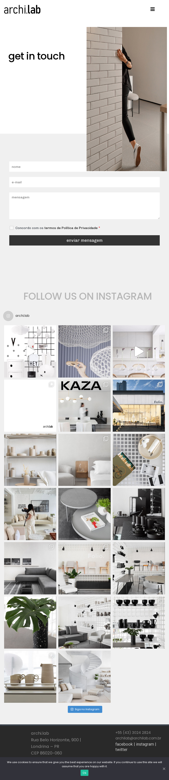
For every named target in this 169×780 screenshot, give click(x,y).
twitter (121, 749)
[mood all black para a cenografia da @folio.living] (139, 514)
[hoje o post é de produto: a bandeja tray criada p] (30, 677)
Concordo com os (57, 228)
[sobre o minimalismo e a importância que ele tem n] (139, 351)
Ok (84, 772)
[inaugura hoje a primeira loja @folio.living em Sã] (30, 514)
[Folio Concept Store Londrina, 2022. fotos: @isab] (84, 677)
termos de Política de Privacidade (71, 228)
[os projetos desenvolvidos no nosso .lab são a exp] (30, 406)
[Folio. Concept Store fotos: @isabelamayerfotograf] (84, 622)
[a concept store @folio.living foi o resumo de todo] (139, 406)
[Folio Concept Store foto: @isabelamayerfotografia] (84, 514)
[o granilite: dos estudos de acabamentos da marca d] (30, 622)
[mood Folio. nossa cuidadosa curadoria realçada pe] (139, 460)
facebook (124, 744)
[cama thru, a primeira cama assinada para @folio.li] (84, 460)
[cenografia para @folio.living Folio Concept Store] (30, 460)
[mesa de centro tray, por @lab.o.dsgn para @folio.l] (30, 568)
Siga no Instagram (87, 709)
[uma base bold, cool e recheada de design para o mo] (30, 351)
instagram (145, 744)
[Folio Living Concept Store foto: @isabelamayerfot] (139, 622)
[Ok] (164, 769)
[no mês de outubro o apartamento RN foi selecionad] (84, 406)
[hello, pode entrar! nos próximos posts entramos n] (84, 351)
